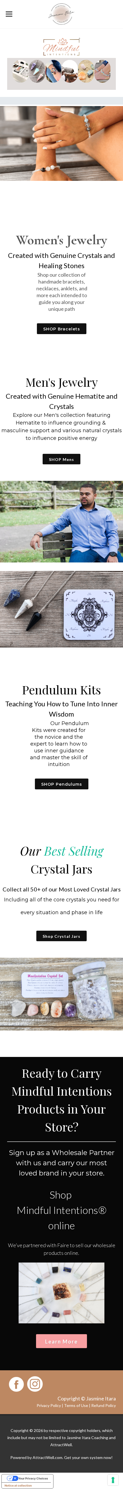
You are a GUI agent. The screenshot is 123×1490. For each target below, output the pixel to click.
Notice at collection (18, 1485)
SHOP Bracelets (61, 329)
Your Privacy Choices (33, 1478)
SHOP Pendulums (61, 784)
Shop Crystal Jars (61, 936)
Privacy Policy (49, 1405)
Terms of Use (76, 1405)
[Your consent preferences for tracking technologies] (113, 1480)
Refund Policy (103, 1405)
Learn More (61, 1341)
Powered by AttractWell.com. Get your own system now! (61, 1457)
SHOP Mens (61, 459)
